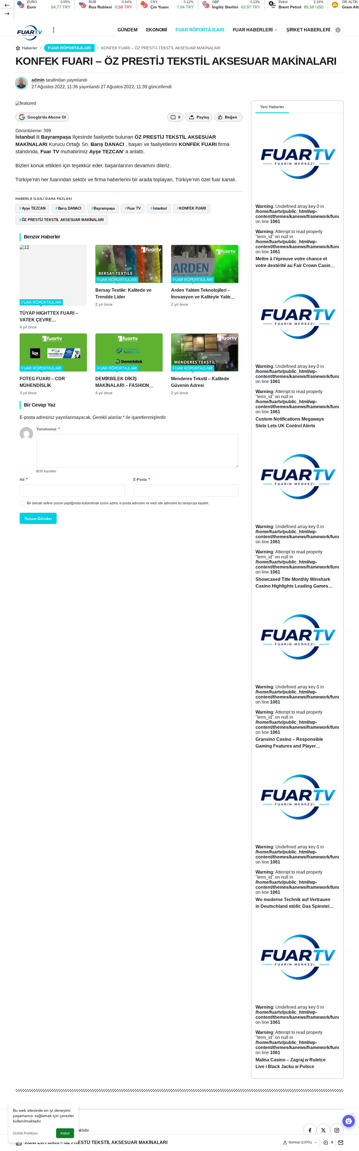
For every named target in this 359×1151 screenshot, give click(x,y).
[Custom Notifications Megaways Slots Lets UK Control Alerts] (297, 356)
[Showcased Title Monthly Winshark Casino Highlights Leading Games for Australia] (297, 516)
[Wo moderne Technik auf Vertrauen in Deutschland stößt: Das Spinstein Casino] (297, 836)
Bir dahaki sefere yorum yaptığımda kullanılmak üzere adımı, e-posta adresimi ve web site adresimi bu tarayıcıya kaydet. (118, 503)
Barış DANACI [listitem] (68, 208)
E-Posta (141, 479)
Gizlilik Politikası (25, 1133)
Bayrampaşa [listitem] (103, 208)
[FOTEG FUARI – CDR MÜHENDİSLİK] (53, 364)
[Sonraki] (7, 13)
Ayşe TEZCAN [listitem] (32, 208)
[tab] (293, 107)
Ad (23, 479)
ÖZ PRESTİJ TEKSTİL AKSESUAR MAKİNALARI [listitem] (61, 220)
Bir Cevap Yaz (39, 405)
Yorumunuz (48, 429)
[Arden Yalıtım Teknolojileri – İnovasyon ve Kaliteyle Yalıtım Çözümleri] (204, 287)
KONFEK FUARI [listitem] (191, 208)
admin (38, 80)
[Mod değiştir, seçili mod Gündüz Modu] (338, 30)
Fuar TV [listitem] (133, 208)
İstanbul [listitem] (159, 208)
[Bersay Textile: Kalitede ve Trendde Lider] (129, 287)
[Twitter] (323, 1130)
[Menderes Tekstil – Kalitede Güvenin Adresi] (204, 364)
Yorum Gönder (38, 518)
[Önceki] (7, 5)
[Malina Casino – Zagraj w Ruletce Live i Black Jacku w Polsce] (297, 996)
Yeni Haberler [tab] (272, 107)
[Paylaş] (339, 1142)
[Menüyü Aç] (53, 30)
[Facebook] (310, 1130)
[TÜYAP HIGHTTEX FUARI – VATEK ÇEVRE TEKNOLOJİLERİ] (53, 287)
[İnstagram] (337, 1130)
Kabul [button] (65, 1133)
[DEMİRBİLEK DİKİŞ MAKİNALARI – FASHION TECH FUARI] (129, 364)
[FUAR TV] (29, 29)
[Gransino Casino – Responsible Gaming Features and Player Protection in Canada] (297, 676)
